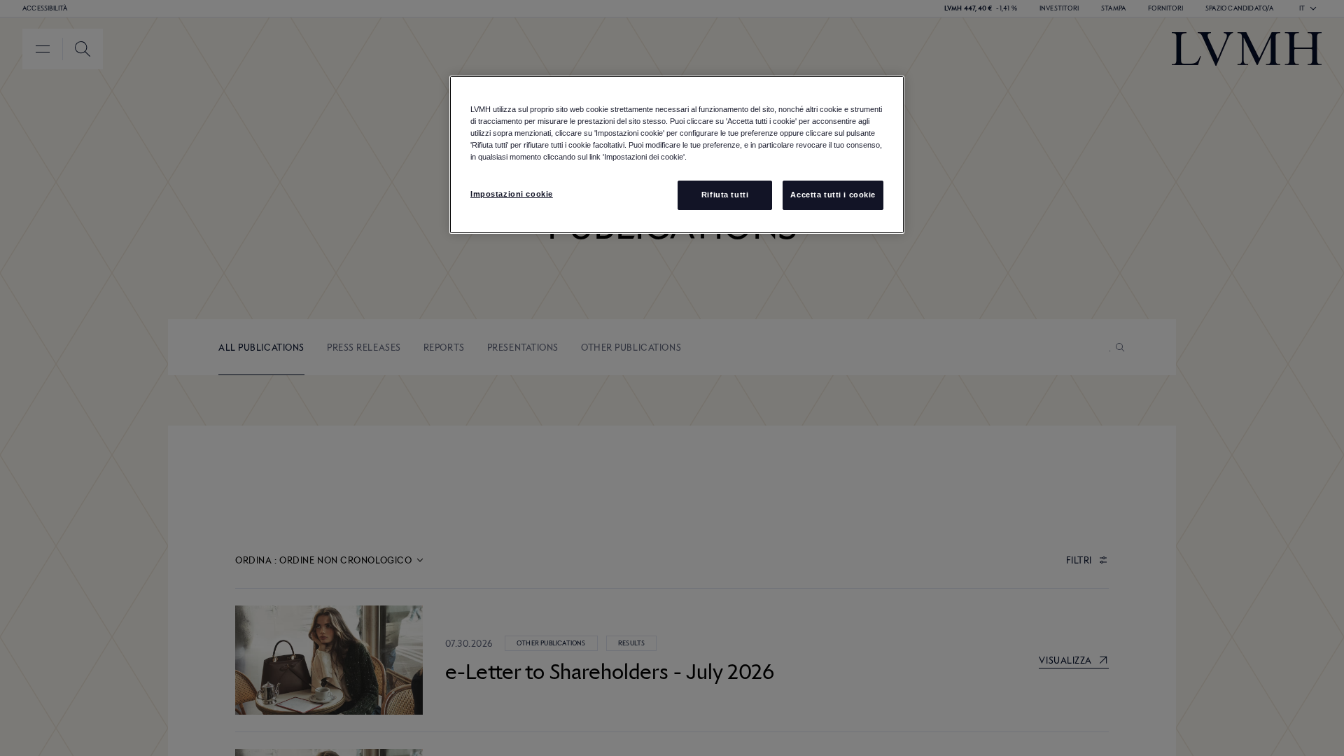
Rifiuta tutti (724, 194)
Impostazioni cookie (511, 194)
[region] (676, 155)
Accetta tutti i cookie (833, 194)
